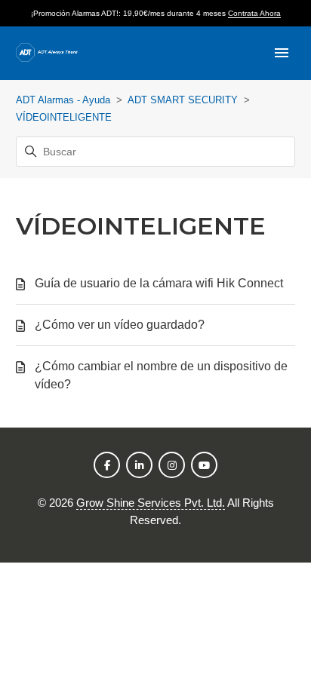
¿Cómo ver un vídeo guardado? (120, 324)
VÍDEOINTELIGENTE (64, 117)
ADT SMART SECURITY (183, 100)
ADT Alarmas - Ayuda (63, 100)
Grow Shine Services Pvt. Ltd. (150, 502)
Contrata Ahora (254, 13)
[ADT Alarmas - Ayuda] (47, 53)
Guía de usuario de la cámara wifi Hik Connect (159, 283)
